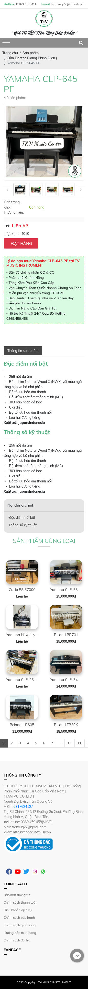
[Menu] (6, 43)
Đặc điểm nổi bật (22, 517)
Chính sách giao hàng (20, 925)
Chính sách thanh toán (20, 902)
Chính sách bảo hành (19, 917)
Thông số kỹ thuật (23, 525)
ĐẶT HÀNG (21, 243)
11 (79, 743)
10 (69, 743)
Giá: (7, 226)
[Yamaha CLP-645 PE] (20, 189)
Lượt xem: (11, 233)
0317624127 (23, 806)
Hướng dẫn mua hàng (20, 933)
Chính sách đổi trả (17, 940)
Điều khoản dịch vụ (18, 910)
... (60, 743)
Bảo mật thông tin (17, 895)
